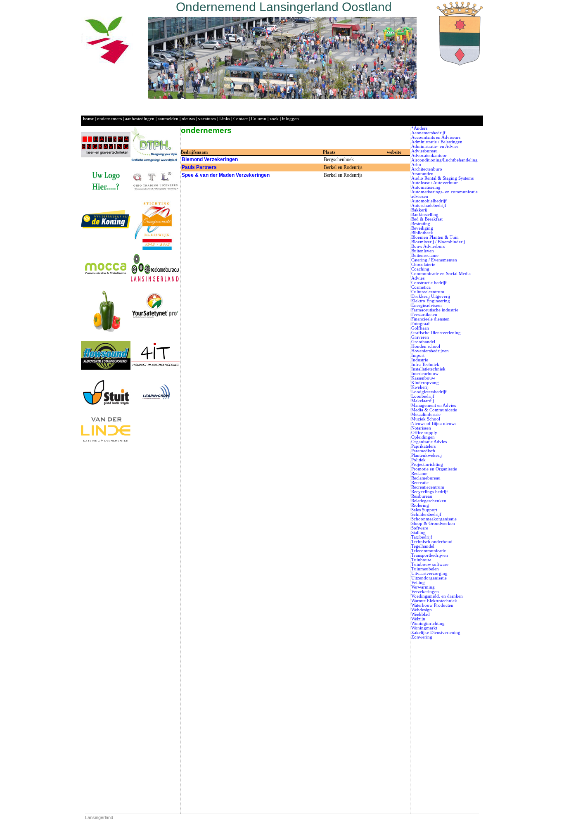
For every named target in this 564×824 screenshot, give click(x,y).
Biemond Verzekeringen (210, 159)
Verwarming (423, 587)
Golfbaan (420, 328)
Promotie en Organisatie (434, 469)
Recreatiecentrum (427, 487)
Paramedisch (423, 451)
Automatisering (426, 187)
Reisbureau (421, 496)
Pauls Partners (199, 167)
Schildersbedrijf (426, 514)
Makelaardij (422, 401)
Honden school (425, 346)
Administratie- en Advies (434, 146)
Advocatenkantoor (429, 155)
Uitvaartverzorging (429, 573)
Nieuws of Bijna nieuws (433, 423)
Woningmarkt (424, 628)
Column (258, 118)
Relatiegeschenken (428, 501)
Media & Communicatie (434, 410)
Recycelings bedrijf (429, 491)
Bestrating (420, 223)
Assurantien (422, 173)
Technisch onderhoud (432, 541)
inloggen (290, 118)
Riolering (420, 505)
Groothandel (423, 342)
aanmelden (168, 118)
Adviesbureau (424, 151)
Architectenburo (426, 169)
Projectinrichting (427, 464)
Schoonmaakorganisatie (434, 519)
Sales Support (424, 510)
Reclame (419, 473)
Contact (240, 118)
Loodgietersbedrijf (429, 391)
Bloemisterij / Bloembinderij (438, 242)
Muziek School (425, 419)
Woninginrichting (428, 623)
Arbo (416, 164)
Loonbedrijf (422, 396)
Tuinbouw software (429, 564)
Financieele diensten (430, 319)
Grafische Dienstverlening (436, 332)
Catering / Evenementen (434, 260)
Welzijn (418, 619)
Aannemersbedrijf (428, 133)
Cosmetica (421, 287)
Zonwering (421, 637)
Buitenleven (422, 251)
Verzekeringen (425, 591)
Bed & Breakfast (427, 219)
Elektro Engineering (430, 301)
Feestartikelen (424, 314)
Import (417, 355)
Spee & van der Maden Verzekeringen (226, 175)
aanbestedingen (139, 118)
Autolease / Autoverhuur (434, 182)
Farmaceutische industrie (434, 310)
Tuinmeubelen (425, 569)
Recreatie (420, 482)
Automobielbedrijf (429, 201)
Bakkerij (419, 210)
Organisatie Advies (429, 441)
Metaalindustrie (426, 414)
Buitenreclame (424, 255)
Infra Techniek (425, 364)
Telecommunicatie (428, 551)
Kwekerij (420, 387)
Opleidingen (423, 437)
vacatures (207, 118)
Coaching (420, 269)
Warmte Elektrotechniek (434, 600)
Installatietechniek (428, 369)
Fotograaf (420, 323)
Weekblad (420, 614)
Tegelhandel (422, 546)
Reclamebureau (426, 478)
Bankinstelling (424, 214)
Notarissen (421, 428)
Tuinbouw (421, 560)
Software (419, 528)
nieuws (188, 118)
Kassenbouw (423, 378)
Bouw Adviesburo (428, 246)
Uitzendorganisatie (429, 578)
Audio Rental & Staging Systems (442, 178)
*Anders (419, 128)
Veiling (418, 582)
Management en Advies (433, 405)
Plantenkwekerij (426, 455)
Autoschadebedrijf (428, 205)
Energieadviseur (426, 305)
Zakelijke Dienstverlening (435, 632)
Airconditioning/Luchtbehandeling (444, 160)
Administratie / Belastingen (436, 142)
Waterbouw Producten (432, 605)
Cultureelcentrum (427, 292)
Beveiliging (422, 228)
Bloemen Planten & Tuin (435, 237)
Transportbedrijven (429, 555)
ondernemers (109, 118)
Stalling (418, 532)
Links (224, 118)
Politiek (418, 460)
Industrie (419, 360)
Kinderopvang (425, 382)
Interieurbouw (424, 373)
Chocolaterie (423, 264)
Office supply (424, 432)
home (88, 118)
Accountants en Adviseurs (435, 137)
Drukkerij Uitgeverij (430, 296)
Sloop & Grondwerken (433, 523)
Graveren (420, 337)
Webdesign (421, 610)
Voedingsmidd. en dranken (437, 596)
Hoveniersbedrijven (430, 351)
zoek (274, 118)
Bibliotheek (422, 232)
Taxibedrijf (421, 537)
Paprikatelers (423, 446)
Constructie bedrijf (429, 282)
